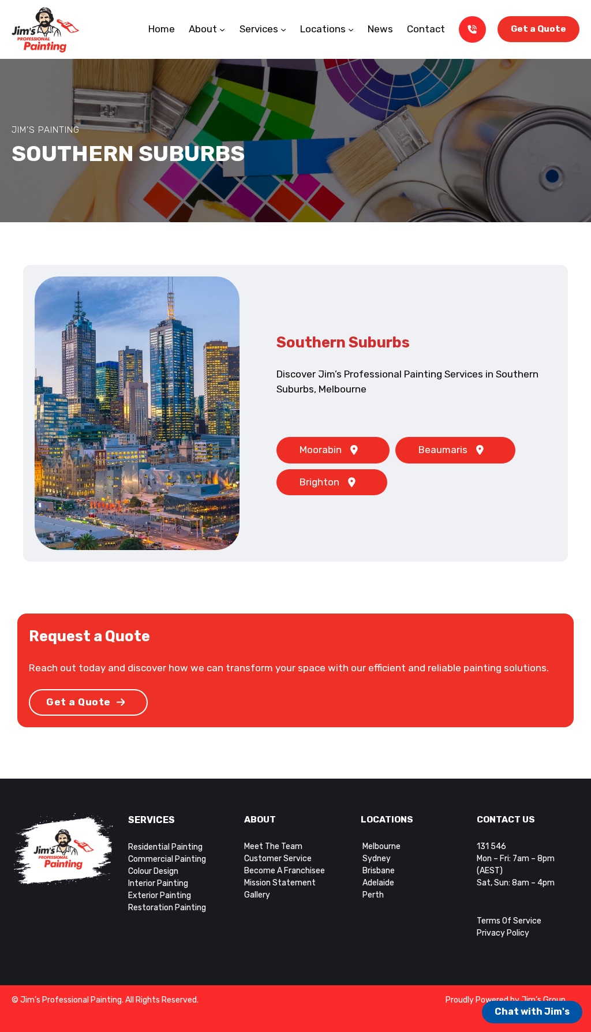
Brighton (319, 482)
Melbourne (381, 846)
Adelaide (378, 883)
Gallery (257, 895)
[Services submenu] (283, 29)
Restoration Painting (167, 908)
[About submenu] (222, 29)
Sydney (376, 858)
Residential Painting (165, 847)
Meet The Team (273, 846)
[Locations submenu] (351, 29)
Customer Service (278, 858)
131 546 (491, 846)
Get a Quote (538, 29)
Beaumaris (442, 449)
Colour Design (153, 871)
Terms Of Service (509, 921)
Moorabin (321, 449)
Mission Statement (280, 883)
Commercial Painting (167, 859)
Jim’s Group (543, 1000)
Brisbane (378, 871)
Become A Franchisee (284, 871)
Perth (373, 895)
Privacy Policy (503, 933)
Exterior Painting (159, 895)
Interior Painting (158, 883)
